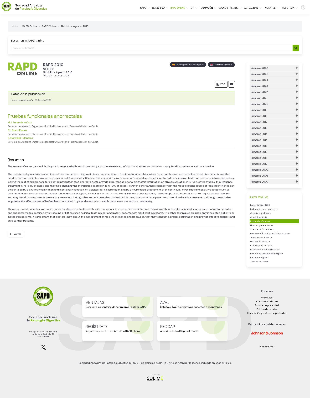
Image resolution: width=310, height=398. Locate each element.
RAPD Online (29, 26)
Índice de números (260, 221)
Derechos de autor (260, 241)
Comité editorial (259, 217)
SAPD (143, 7)
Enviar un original (259, 257)
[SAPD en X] (43, 349)
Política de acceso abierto (264, 209)
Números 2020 (259, 104)
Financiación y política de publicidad (266, 313)
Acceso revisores (259, 261)
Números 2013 (259, 146)
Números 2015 (259, 134)
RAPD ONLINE (177, 7)
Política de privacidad (267, 305)
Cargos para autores (261, 245)
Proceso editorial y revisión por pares (270, 233)
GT (192, 7)
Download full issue (222, 64)
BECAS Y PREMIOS (228, 7)
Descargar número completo (189, 64)
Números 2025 (259, 74)
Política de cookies (267, 309)
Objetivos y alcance (260, 213)
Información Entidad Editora (265, 249)
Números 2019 (259, 110)
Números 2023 (259, 86)
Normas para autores (261, 225)
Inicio (15, 26)
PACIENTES (270, 7)
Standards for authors (262, 229)
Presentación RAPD (260, 205)
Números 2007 (259, 181)
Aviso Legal (267, 297)
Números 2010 (259, 163)
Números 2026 (259, 68)
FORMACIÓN (206, 7)
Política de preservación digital (266, 253)
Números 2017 (259, 122)
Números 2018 (259, 116)
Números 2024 (259, 80)
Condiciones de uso (267, 301)
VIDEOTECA (287, 7)
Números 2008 (259, 175)
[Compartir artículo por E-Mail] (231, 84)
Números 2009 (259, 169)
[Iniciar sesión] (303, 9)
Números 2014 (259, 140)
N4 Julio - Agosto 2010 (74, 26)
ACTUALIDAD (251, 7)
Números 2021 (259, 98)
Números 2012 (259, 152)
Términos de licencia (261, 237)
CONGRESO (158, 7)
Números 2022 (259, 92)
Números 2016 (259, 128)
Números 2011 (259, 157)
